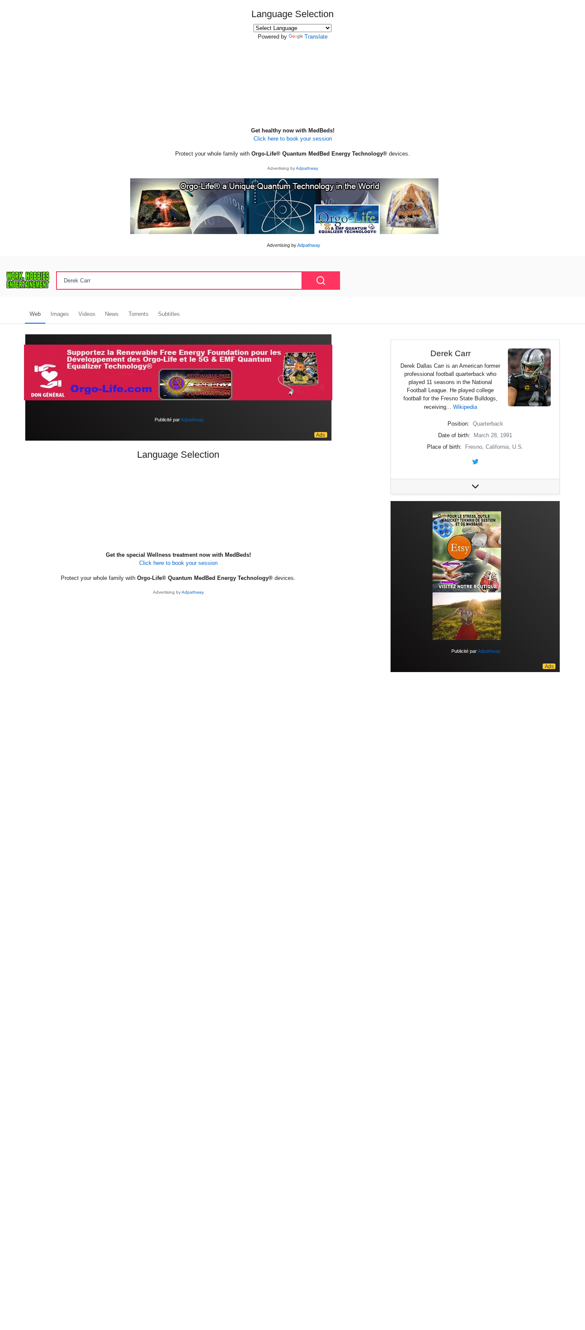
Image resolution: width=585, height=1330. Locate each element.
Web (35, 314)
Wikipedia (465, 407)
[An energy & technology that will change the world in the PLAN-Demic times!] (284, 205)
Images (60, 314)
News (112, 314)
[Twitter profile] (475, 461)
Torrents (138, 314)
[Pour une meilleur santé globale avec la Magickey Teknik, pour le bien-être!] (467, 575)
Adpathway (307, 168)
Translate (316, 36)
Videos (87, 314)
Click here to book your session (293, 138)
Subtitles (169, 314)
